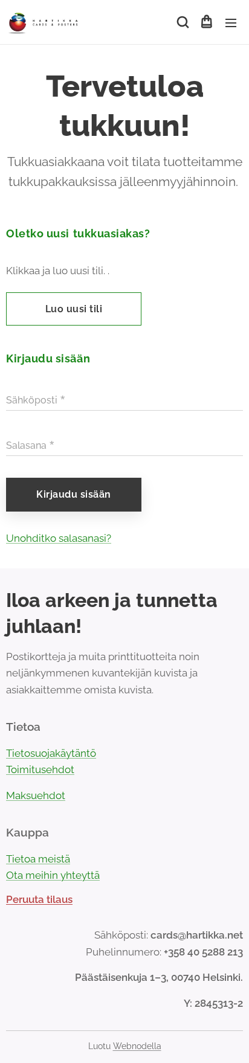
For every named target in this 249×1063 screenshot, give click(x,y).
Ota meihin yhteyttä (53, 875)
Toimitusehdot (40, 769)
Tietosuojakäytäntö (51, 753)
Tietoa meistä (38, 859)
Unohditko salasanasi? (58, 538)
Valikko (231, 22)
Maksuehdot (35, 795)
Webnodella (137, 1046)
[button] (182, 22)
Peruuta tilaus (39, 899)
